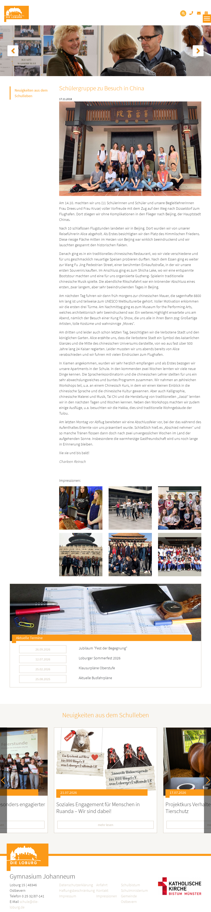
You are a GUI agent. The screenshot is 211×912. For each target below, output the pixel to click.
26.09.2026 (42, 649)
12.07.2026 (42, 659)
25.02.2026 (42, 669)
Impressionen (106, 896)
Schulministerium (134, 890)
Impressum (67, 896)
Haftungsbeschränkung (77, 890)
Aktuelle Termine (29, 637)
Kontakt (102, 890)
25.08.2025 (42, 679)
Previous (4, 780)
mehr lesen (105, 825)
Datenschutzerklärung (76, 885)
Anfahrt (102, 885)
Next (206, 780)
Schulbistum (130, 885)
